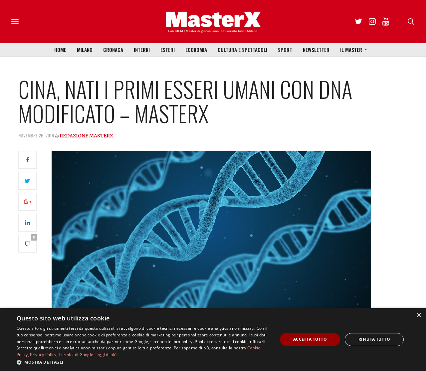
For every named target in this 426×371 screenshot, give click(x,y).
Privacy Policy (43, 354)
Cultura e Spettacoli (242, 49)
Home (60, 49)
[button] (143, 362)
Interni (142, 49)
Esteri (167, 49)
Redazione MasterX (86, 136)
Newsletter (316, 49)
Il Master (351, 49)
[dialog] (213, 339)
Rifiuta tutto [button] (374, 339)
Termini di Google (76, 354)
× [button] (418, 315)
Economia (196, 49)
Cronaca (113, 49)
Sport (285, 49)
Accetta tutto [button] (310, 339)
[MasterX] (213, 21)
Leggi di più (106, 354)
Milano (85, 49)
